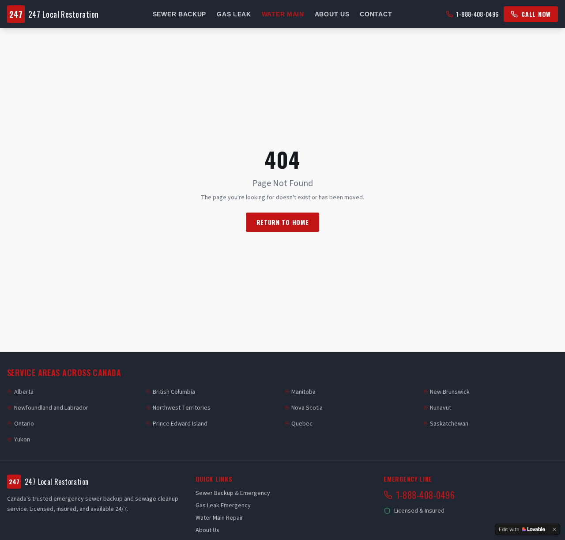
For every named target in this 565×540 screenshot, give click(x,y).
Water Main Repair (219, 517)
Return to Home (282, 222)
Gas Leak (234, 14)
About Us (332, 14)
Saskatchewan (449, 423)
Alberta (24, 392)
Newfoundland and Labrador (51, 407)
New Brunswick (450, 392)
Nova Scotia (307, 407)
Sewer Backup (179, 14)
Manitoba (303, 392)
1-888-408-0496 (477, 14)
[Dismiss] (554, 529)
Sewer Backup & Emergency (233, 493)
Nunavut (440, 407)
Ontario (24, 423)
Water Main (283, 14)
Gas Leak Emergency (223, 505)
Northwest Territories (182, 407)
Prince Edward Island (180, 423)
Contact (376, 14)
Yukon (22, 439)
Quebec (302, 423)
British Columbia (174, 392)
